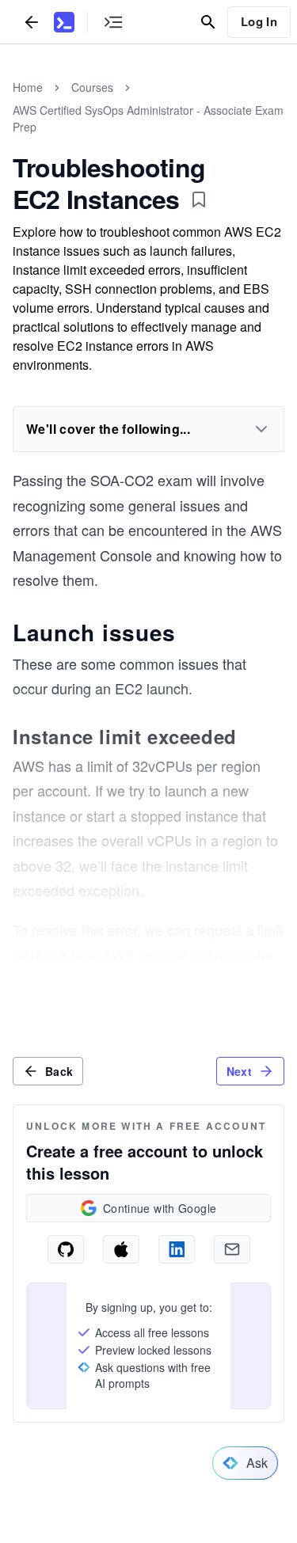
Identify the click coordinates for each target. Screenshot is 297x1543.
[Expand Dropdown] (261, 429)
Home (28, 87)
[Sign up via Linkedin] (176, 1249)
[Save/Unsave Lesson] (198, 199)
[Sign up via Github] (66, 1249)
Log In (259, 21)
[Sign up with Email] (232, 1249)
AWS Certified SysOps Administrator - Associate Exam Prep (148, 118)
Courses (92, 87)
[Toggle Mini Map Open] (113, 21)
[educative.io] (64, 22)
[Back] (32, 21)
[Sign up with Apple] (121, 1249)
